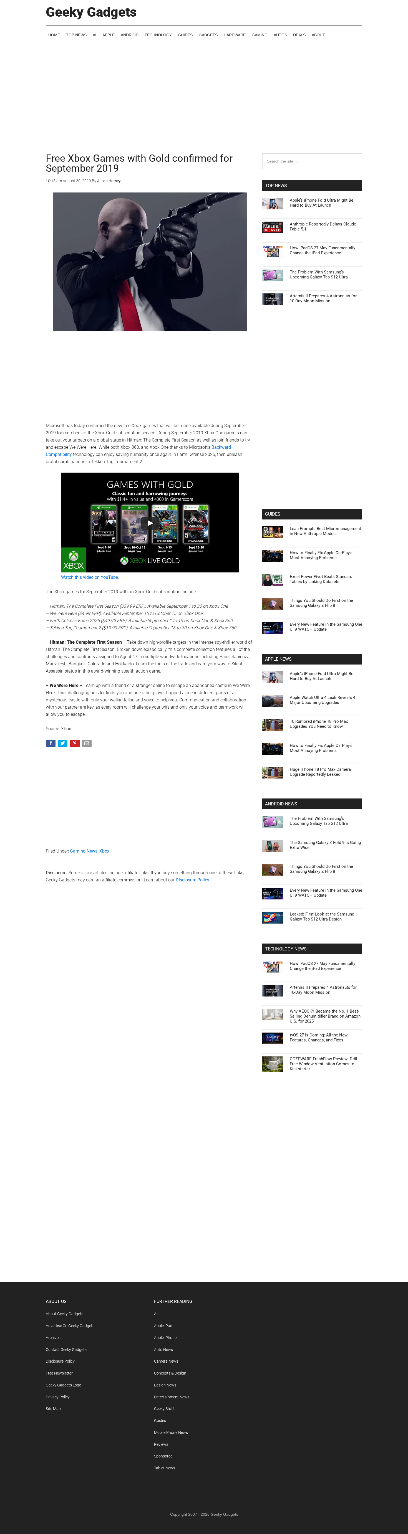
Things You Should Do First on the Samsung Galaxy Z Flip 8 (321, 603)
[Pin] (75, 744)
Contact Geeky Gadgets (66, 1349)
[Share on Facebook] (51, 744)
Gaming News (83, 851)
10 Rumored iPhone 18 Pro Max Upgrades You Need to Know (319, 724)
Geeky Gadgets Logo (63, 1385)
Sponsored (163, 1456)
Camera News (166, 1361)
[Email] (87, 744)
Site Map (53, 1408)
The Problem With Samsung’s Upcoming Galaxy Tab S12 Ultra (319, 275)
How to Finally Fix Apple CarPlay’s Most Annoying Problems (321, 555)
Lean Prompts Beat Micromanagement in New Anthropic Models (325, 531)
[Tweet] (63, 744)
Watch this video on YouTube (89, 577)
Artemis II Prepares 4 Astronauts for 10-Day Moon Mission (323, 298)
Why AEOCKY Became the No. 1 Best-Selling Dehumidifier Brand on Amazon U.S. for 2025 (325, 1016)
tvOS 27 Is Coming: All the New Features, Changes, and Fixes (318, 1038)
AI (156, 1314)
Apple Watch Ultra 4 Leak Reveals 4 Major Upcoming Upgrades (322, 700)
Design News (165, 1385)
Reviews (161, 1444)
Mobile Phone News (171, 1432)
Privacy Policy (58, 1397)
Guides (160, 1420)
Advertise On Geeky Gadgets (70, 1325)
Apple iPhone (165, 1337)
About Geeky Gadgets (64, 1314)
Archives (53, 1337)
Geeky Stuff (164, 1408)
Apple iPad (163, 1325)
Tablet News (164, 1468)
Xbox (104, 851)
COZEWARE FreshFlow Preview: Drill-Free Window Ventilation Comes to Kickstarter (324, 1063)
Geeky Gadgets (91, 12)
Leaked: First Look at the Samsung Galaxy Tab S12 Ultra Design (322, 917)
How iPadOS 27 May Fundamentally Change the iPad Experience (322, 250)
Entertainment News (171, 1397)
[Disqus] (150, 976)
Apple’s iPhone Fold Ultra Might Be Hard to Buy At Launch (321, 203)
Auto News (163, 1349)
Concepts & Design (170, 1373)
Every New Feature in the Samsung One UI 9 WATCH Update (326, 627)
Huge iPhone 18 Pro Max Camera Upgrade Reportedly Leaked (320, 772)
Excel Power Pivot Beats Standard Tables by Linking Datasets (321, 579)
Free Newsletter (59, 1373)
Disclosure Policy (192, 880)
